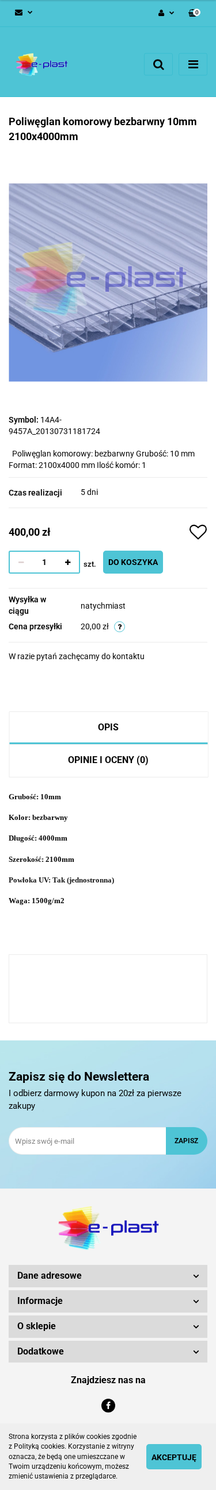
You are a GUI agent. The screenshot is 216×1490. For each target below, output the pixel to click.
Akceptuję (173, 1457)
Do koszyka (133, 562)
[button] (194, 13)
